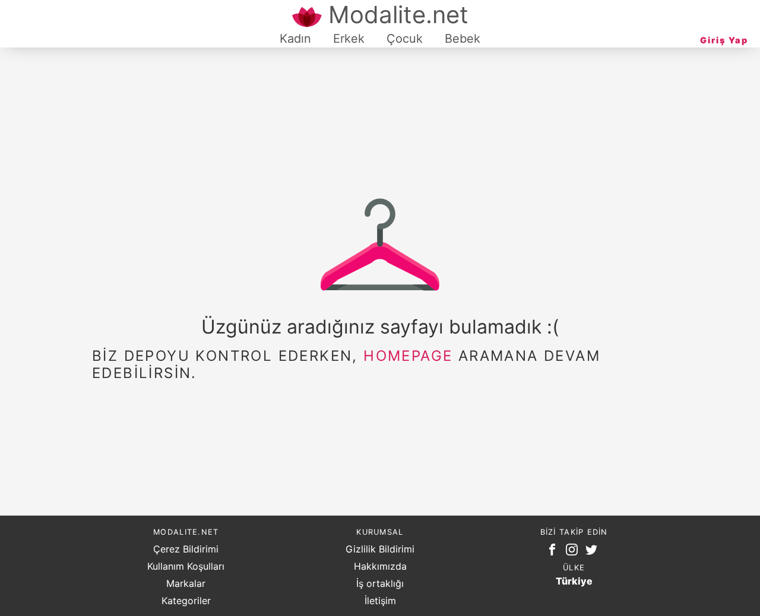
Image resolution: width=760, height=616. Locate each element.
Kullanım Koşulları (185, 566)
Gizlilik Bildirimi (380, 549)
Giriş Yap (724, 40)
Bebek (462, 38)
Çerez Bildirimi (185, 549)
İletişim (380, 601)
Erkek (349, 38)
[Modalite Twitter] (593, 552)
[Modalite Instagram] (574, 552)
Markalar (185, 583)
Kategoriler (186, 601)
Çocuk (405, 38)
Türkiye (574, 581)
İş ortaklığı (380, 583)
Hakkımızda (380, 566)
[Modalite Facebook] (554, 552)
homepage (407, 355)
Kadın (295, 38)
